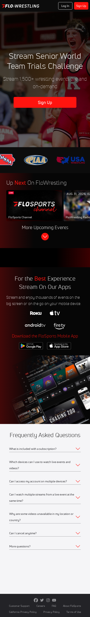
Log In (65, 6)
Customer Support (19, 605)
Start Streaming (34, 210)
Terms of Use (73, 611)
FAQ (54, 605)
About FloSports (72, 605)
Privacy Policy (51, 611)
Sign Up (81, 6)
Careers (40, 605)
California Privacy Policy (23, 611)
